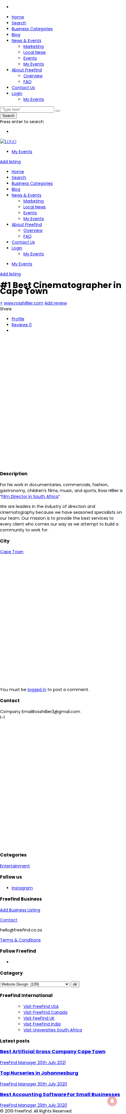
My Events (33, 64)
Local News (34, 52)
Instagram (22, 888)
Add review (56, 303)
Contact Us (23, 88)
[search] (57, 111)
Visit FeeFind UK (39, 1018)
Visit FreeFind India (42, 1024)
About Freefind (27, 70)
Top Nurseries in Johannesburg (39, 1073)
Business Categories (32, 29)
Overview (32, 76)
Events (30, 58)
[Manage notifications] (112, 1101)
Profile (18, 319)
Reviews (22, 325)
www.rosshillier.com (23, 303)
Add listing (10, 162)
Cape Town (11, 552)
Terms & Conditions (20, 940)
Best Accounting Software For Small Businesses (60, 1094)
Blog (16, 35)
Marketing (33, 46)
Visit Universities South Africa (52, 1030)
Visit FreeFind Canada (45, 1012)
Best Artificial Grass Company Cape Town (52, 1051)
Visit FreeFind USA (41, 1006)
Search (19, 23)
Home (18, 17)
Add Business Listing (20, 910)
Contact (8, 920)
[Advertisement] (63, 401)
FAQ (27, 82)
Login (17, 93)
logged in (37, 690)
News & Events (26, 41)
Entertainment (15, 866)
